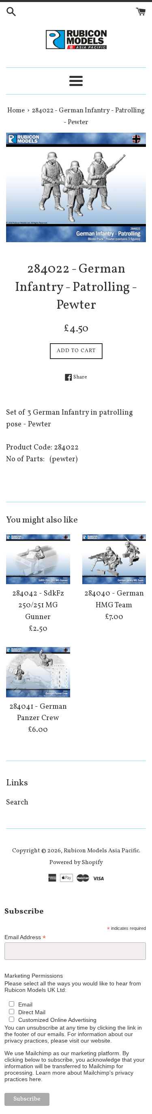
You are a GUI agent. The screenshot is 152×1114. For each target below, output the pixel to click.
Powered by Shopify (76, 862)
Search (17, 803)
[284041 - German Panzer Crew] (38, 672)
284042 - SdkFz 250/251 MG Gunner (38, 605)
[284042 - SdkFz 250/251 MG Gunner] (38, 559)
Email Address (25, 937)
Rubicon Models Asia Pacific (101, 851)
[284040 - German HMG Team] (114, 559)
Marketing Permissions (33, 975)
